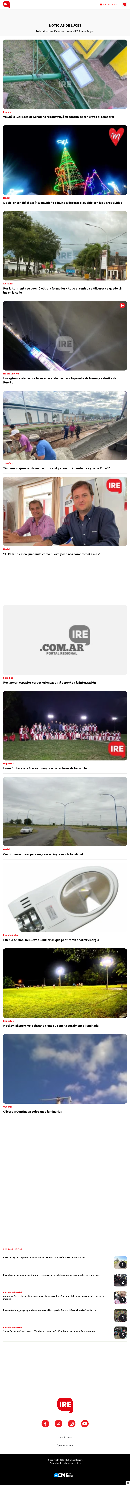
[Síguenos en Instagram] (71, 1423)
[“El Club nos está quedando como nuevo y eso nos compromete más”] (65, 518)
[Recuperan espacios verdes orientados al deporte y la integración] (65, 646)
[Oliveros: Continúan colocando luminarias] (65, 1075)
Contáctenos (65, 1437)
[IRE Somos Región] (6, 4)
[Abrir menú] (124, 4)
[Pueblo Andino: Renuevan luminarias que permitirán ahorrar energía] (65, 904)
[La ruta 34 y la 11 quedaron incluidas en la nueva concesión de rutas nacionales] (65, 1263)
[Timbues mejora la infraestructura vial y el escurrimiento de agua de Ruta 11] (65, 432)
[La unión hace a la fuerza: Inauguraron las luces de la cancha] (65, 732)
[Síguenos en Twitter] (58, 1423)
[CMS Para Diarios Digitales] (63, 1475)
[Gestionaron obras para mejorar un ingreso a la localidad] (65, 818)
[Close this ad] (128, 1483)
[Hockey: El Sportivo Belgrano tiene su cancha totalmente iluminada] (65, 989)
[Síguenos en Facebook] (45, 1423)
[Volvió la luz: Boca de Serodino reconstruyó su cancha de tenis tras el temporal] (65, 81)
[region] (65, 16)
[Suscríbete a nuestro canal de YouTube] (85, 1423)
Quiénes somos (65, 1445)
